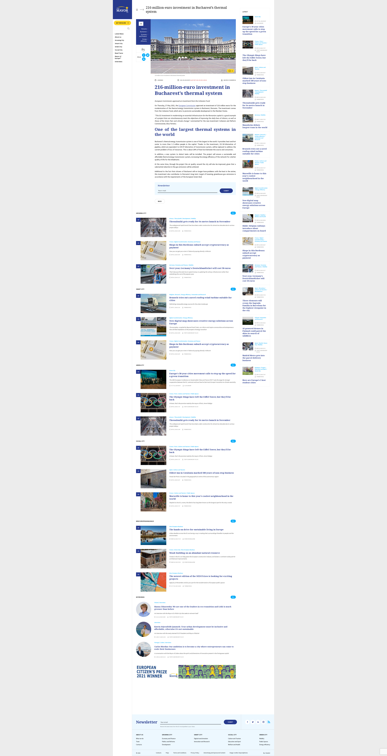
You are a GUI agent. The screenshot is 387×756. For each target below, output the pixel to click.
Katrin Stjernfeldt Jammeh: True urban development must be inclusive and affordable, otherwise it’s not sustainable (190, 627)
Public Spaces (263, 742)
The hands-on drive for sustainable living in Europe (196, 529)
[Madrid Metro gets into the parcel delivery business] (247, 346)
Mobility (261, 738)
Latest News (119, 34)
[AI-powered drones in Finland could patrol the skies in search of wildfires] (247, 321)
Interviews (118, 62)
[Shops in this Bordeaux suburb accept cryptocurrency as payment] (153, 250)
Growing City (119, 40)
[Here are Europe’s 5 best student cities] (247, 371)
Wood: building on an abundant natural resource (194, 553)
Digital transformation (201, 738)
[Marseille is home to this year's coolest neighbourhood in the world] (153, 502)
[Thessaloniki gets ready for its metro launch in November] (153, 227)
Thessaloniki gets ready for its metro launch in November (199, 221)
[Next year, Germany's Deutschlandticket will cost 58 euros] (153, 274)
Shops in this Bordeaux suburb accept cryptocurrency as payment (199, 246)
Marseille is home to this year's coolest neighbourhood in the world (201, 497)
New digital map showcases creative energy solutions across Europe (201, 322)
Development (166, 745)
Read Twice (119, 53)
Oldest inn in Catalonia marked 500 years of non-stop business (201, 472)
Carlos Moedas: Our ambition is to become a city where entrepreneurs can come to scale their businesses (194, 647)
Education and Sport (234, 742)
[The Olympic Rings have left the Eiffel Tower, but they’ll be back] (153, 402)
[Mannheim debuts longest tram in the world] (247, 118)
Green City (118, 47)
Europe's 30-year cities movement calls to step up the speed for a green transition (202, 375)
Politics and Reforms (168, 742)
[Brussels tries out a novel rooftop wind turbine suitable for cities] (153, 303)
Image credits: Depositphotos (239, 753)
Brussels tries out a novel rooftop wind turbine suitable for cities (200, 299)
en (141, 24)
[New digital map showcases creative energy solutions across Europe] (153, 326)
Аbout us (118, 37)
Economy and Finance (143, 35)
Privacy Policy (195, 753)
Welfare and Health (234, 745)
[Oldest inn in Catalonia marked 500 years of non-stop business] (153, 478)
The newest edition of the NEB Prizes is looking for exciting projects (200, 577)
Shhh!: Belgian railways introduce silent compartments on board (254, 228)
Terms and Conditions (179, 753)
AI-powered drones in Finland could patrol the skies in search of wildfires (254, 332)
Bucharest (143, 32)
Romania (144, 29)
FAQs (167, 753)
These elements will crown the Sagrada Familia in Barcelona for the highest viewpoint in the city (254, 305)
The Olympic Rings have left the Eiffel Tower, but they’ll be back (200, 398)
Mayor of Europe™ (118, 57)
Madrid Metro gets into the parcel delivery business (253, 358)
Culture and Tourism (234, 738)
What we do (140, 738)
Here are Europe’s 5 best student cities (254, 381)
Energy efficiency (144, 40)
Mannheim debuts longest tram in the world (254, 126)
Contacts (139, 745)
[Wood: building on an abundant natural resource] (153, 558)
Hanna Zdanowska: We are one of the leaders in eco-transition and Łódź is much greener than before (192, 607)
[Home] (137, 10)
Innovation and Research (202, 742)
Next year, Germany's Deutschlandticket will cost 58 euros (200, 268)
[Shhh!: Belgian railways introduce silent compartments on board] (247, 218)
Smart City (119, 43)
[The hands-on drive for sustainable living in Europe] (153, 535)
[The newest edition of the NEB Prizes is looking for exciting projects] (153, 582)
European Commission (187, 105)
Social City (118, 50)
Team (137, 742)
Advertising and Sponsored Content (214, 753)
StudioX (267, 753)
